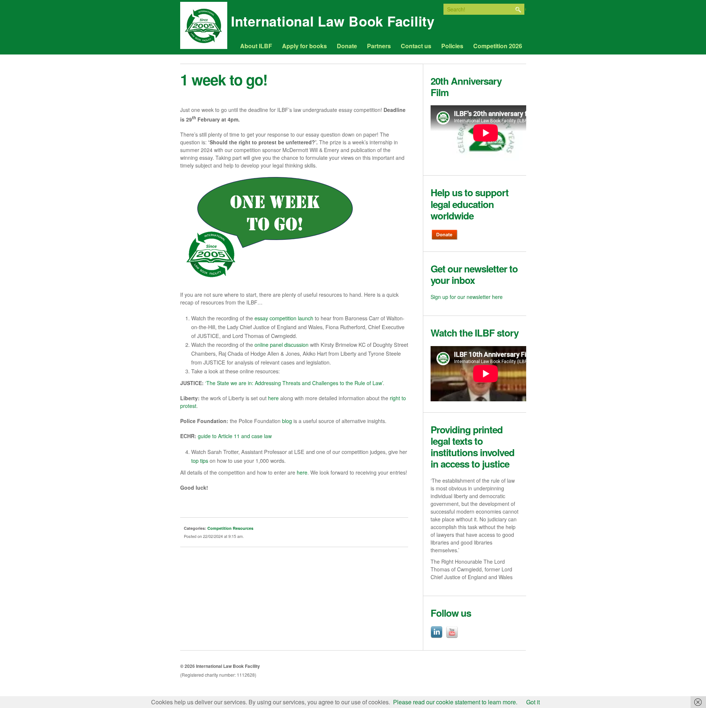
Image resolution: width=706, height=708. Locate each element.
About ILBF (256, 46)
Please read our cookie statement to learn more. (455, 702)
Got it (533, 702)
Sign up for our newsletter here (467, 296)
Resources (243, 528)
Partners (379, 46)
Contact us (416, 46)
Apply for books (304, 46)
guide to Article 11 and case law (235, 436)
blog (287, 421)
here (273, 398)
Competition (219, 528)
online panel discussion (281, 344)
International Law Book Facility (333, 24)
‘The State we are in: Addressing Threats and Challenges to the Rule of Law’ (294, 383)
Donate (347, 46)
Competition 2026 (497, 46)
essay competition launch (283, 318)
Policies (452, 46)
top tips (199, 460)
